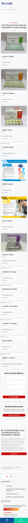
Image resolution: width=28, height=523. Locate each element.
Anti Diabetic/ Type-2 (12, 494)
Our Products (8, 9)
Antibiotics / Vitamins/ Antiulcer (15, 497)
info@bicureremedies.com (10, 514)
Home (2, 9)
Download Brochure (14, 415)
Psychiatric (9, 486)
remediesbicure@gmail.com (10, 516)
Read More (5, 65)
